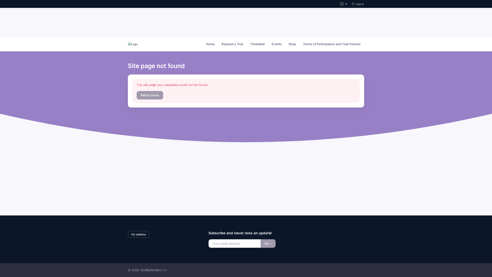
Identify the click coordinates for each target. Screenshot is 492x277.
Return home (150, 95)
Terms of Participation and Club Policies (332, 44)
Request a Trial (232, 44)
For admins (138, 234)
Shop (292, 44)
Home (210, 44)
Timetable (257, 44)
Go (267, 243)
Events (277, 44)
